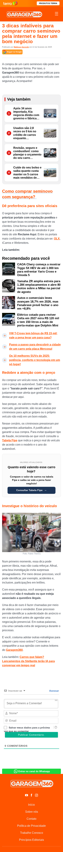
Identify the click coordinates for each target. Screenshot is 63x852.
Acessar (54, 690)
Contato (31, 818)
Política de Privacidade (31, 825)
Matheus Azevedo (21, 47)
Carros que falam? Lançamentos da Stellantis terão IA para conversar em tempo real (28, 661)
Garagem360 (14, 649)
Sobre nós (31, 811)
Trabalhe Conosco (31, 832)
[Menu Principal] (56, 14)
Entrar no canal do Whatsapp (34, 771)
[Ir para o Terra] (11, 3)
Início (31, 804)
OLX (57, 238)
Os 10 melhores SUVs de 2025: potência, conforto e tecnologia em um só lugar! (34, 360)
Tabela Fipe (9, 440)
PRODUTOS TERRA (48, 3)
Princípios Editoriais (31, 839)
